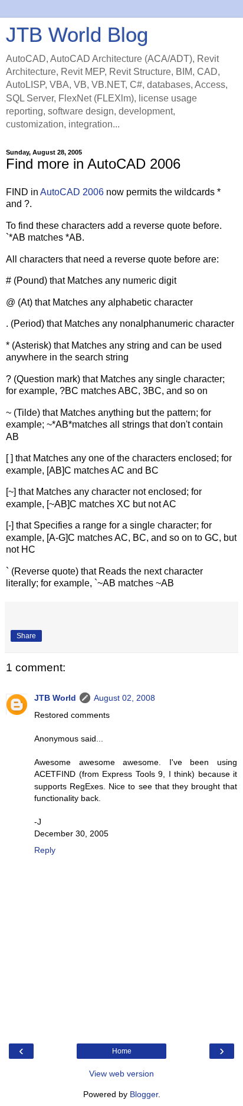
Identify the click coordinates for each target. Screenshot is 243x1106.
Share (26, 636)
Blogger (144, 1094)
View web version (121, 1073)
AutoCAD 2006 (72, 192)
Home (122, 1051)
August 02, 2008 (124, 698)
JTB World (55, 698)
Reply (44, 850)
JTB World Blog (77, 35)
